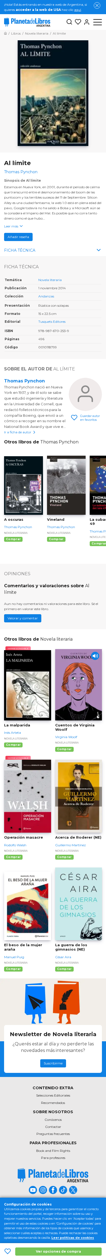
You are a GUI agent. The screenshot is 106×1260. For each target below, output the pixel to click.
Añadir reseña (18, 237)
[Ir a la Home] (5, 33)
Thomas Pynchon (24, 381)
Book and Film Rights (53, 1151)
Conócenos (53, 1120)
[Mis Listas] (77, 22)
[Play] (95, 656)
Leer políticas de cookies (72, 1238)
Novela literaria (50, 280)
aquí (77, 10)
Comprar (13, 539)
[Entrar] (85, 22)
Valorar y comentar (23, 618)
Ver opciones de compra (58, 1251)
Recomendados (53, 1103)
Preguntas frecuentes (53, 1134)
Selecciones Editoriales (53, 1095)
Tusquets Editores (52, 321)
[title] (53, 1175)
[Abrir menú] (97, 22)
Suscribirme (53, 1063)
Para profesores (53, 1158)
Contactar (53, 1127)
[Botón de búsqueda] (69, 22)
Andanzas (46, 296)
